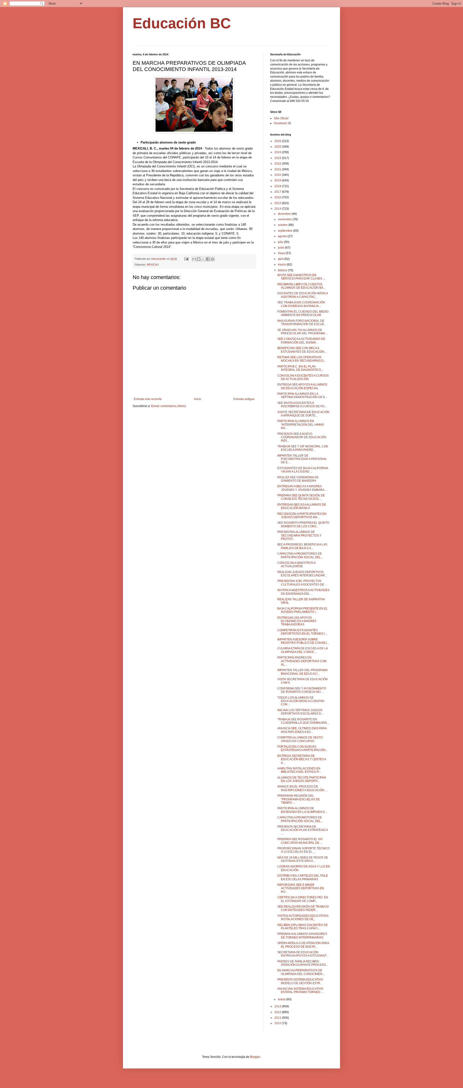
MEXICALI (153, 264)
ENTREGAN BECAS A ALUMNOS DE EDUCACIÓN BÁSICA (301, 506)
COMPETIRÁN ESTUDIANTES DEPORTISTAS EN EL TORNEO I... (302, 632)
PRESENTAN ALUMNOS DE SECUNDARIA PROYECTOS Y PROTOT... (299, 535)
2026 (278, 141)
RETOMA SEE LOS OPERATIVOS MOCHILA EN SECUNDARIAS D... (301, 359)
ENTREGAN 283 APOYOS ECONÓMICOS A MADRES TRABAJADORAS (296, 621)
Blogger (255, 1057)
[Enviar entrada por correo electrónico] (186, 258)
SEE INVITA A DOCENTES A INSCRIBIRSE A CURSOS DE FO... (302, 404)
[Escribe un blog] (198, 259)
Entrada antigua (243, 399)
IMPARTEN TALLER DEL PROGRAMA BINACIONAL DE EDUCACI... (302, 671)
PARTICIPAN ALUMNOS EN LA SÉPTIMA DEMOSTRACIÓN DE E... (302, 395)
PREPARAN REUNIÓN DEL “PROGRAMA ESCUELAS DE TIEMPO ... (298, 799)
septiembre (285, 230)
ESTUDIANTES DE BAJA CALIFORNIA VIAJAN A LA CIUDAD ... (302, 469)
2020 (278, 175)
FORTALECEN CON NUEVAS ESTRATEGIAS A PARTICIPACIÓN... (302, 748)
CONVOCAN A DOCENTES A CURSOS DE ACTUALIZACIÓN (303, 377)
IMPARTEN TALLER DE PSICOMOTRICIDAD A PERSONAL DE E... (302, 459)
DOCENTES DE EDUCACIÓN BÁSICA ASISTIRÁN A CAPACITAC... (302, 295)
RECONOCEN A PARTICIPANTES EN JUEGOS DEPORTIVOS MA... (302, 515)
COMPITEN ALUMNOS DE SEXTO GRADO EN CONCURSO (300, 739)
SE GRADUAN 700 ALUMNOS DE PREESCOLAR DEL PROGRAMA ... (302, 331)
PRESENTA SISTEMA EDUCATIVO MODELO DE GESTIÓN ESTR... (300, 981)
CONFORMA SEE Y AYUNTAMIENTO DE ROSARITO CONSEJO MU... (301, 690)
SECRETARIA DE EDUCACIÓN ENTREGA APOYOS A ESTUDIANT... (302, 954)
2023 (278, 158)
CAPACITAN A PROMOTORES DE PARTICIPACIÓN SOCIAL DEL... (300, 555)
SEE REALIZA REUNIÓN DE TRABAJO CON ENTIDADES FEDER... (303, 908)
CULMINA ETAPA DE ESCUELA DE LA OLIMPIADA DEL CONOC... (302, 650)
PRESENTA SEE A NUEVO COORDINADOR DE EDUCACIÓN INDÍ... (301, 437)
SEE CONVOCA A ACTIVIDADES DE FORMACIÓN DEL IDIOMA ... (301, 340)
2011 (278, 1017)
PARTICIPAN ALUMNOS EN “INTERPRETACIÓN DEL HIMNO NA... (300, 424)
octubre (283, 225)
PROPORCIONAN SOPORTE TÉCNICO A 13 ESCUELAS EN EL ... (303, 850)
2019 (278, 180)
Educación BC (182, 23)
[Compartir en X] (203, 259)
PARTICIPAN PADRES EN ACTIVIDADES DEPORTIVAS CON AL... (302, 661)
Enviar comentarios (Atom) (168, 406)
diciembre (285, 213)
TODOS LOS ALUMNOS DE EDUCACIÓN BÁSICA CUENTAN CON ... (300, 701)
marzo (282, 264)
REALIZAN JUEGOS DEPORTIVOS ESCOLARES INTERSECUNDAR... (302, 573)
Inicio (197, 399)
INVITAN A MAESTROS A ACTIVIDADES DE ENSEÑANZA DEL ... (303, 591)
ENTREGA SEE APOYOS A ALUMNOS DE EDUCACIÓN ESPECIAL (302, 386)
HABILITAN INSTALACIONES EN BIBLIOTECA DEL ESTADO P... (299, 770)
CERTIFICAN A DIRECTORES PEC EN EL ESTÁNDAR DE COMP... (302, 899)
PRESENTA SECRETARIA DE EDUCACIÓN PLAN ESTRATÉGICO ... (302, 830)
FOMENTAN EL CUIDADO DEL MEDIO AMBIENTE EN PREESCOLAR (302, 313)
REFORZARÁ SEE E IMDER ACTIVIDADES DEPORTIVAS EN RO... (300, 888)
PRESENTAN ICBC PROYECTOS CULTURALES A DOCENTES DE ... (302, 582)
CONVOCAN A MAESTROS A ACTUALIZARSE (296, 564)
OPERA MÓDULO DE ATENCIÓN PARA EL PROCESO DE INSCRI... (303, 944)
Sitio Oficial (281, 118)
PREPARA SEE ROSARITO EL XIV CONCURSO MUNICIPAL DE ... (300, 840)
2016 (278, 197)
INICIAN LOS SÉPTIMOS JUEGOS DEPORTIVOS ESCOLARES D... (300, 712)
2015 (278, 203)
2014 (278, 208)
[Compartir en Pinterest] (212, 259)
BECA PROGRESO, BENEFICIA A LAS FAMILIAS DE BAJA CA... (302, 546)
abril (281, 259)
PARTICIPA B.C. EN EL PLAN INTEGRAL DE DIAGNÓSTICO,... (300, 368)
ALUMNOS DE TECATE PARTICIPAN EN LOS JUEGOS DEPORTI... (301, 779)
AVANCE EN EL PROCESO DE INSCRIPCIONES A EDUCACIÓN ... (302, 788)
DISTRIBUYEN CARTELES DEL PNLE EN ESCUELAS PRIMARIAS (302, 877)
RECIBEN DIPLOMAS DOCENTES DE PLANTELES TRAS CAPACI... (302, 926)
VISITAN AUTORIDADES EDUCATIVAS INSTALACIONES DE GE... (302, 917)
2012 (278, 1012)
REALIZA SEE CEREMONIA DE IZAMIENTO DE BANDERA (298, 479)
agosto (282, 236)
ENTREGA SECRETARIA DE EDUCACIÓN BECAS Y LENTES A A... (301, 759)
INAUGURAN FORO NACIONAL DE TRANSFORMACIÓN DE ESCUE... (301, 322)
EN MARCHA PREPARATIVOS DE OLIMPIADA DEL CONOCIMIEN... (301, 972)
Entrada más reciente (148, 399)
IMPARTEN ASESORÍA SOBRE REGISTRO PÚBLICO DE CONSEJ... (303, 641)
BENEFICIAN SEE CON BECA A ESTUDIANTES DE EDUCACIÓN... (302, 349)
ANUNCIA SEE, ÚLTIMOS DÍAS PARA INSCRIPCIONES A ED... (302, 730)
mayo (282, 253)
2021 (278, 169)
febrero (283, 270)
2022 (278, 163)
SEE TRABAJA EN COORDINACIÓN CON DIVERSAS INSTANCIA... (301, 304)
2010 (278, 1023)
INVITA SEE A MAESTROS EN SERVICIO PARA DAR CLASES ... (301, 276)
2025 (278, 146)
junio (281, 247)
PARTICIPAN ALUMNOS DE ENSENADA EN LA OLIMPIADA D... (302, 810)
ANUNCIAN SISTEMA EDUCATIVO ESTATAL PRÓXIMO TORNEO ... (300, 990)
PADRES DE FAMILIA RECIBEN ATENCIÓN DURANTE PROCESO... (302, 963)
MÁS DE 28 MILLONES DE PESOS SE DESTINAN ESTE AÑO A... (302, 859)
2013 (278, 1006)
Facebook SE (282, 123)
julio (281, 242)
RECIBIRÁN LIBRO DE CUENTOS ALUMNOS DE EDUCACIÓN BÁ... (301, 286)
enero (282, 999)
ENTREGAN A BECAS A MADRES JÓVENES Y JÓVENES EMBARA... (302, 488)
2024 (278, 152)
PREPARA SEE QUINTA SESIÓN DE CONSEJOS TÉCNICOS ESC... (301, 497)
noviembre (285, 219)
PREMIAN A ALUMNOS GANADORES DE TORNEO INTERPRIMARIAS (302, 935)
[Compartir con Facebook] (207, 259)
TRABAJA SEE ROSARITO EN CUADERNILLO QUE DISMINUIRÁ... (303, 721)
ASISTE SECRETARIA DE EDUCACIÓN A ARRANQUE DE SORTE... (303, 413)
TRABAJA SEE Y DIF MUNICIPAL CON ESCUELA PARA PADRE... (302, 448)
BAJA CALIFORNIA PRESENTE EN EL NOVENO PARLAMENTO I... (302, 610)
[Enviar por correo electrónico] (194, 259)
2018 (278, 186)
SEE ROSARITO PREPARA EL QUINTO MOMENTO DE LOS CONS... (303, 524)
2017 (278, 191)
